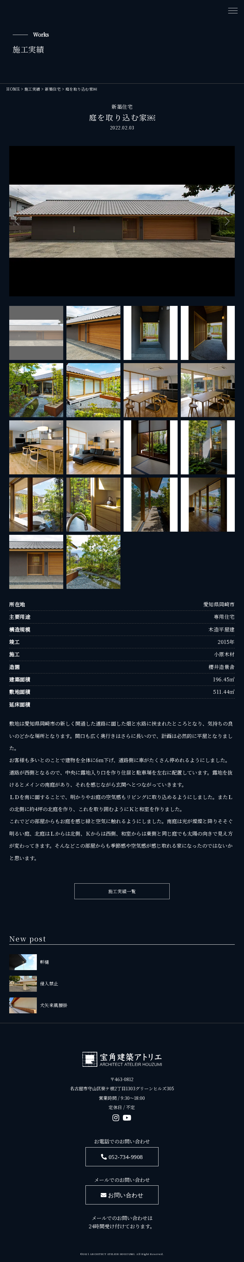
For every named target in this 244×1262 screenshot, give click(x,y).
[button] (16, 221)
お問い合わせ (125, 1195)
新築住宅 (122, 106)
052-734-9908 (126, 1157)
